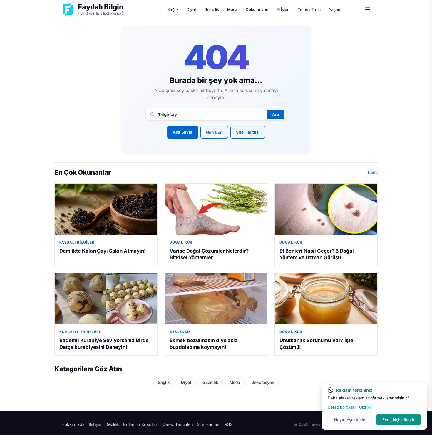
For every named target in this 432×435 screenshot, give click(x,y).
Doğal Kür (181, 242)
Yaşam (335, 9)
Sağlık (172, 9)
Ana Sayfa (182, 132)
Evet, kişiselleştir (398, 419)
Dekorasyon (257, 9)
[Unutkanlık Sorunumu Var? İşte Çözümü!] (326, 298)
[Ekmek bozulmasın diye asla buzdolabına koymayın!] (216, 298)
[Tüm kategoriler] (367, 9)
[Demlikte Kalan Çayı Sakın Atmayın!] (106, 209)
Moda (232, 9)
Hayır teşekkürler (350, 419)
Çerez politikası (342, 407)
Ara (275, 114)
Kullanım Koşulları (140, 424)
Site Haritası (247, 132)
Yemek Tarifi (309, 9)
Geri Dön (214, 132)
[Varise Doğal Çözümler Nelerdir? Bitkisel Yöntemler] (216, 209)
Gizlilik (113, 424)
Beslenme (180, 332)
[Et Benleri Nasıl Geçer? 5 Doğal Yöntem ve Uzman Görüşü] (326, 209)
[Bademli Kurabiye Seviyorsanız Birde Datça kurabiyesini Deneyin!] (106, 298)
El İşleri (283, 9)
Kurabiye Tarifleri (79, 332)
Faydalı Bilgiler (77, 242)
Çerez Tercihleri (177, 424)
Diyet (191, 9)
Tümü (372, 172)
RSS (228, 424)
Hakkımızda (73, 424)
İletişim (96, 424)
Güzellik (211, 9)
